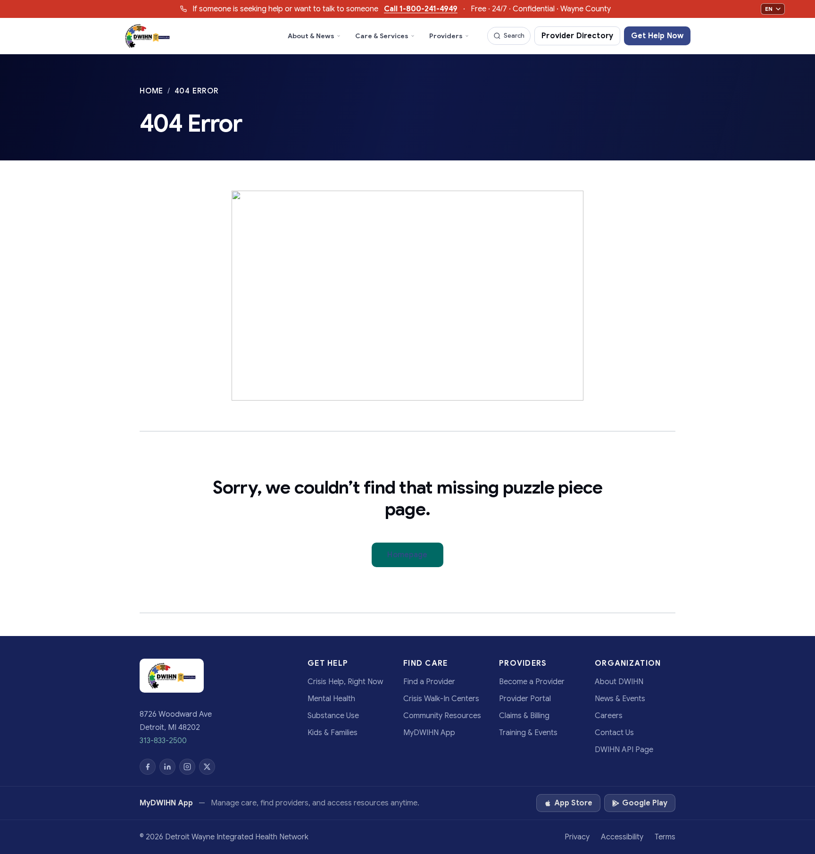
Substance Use (333, 715)
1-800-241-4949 (420, 9)
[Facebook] (148, 767)
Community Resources (442, 715)
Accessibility (622, 837)
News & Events (620, 698)
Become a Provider (532, 682)
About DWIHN (619, 682)
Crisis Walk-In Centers (441, 698)
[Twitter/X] (207, 767)
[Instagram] (187, 767)
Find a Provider (429, 682)
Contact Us (614, 732)
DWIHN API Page (624, 749)
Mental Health (331, 698)
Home (153, 91)
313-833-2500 (163, 740)
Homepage (407, 555)
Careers (609, 715)
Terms (665, 837)
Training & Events (528, 732)
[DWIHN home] (147, 36)
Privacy (577, 837)
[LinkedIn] (167, 767)
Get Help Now (657, 36)
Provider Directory (577, 36)
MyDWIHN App (429, 732)
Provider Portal (525, 698)
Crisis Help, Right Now (345, 682)
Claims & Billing (524, 715)
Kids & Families (333, 732)
